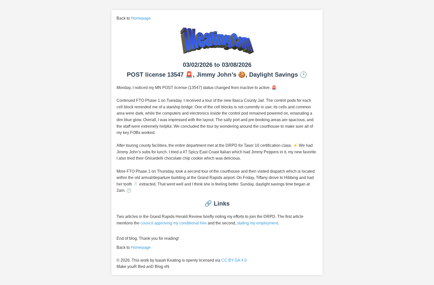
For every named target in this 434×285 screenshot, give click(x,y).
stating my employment (257, 223)
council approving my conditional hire (173, 223)
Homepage (141, 18)
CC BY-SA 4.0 (234, 260)
